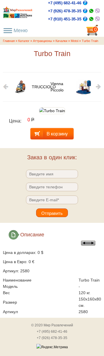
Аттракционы (42, 41)
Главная (9, 41)
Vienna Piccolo (57, 86)
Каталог (23, 41)
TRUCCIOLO (41, 87)
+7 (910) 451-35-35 (64, 19)
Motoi (74, 41)
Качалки (61, 41)
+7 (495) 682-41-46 (64, 3)
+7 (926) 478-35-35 (64, 11)
